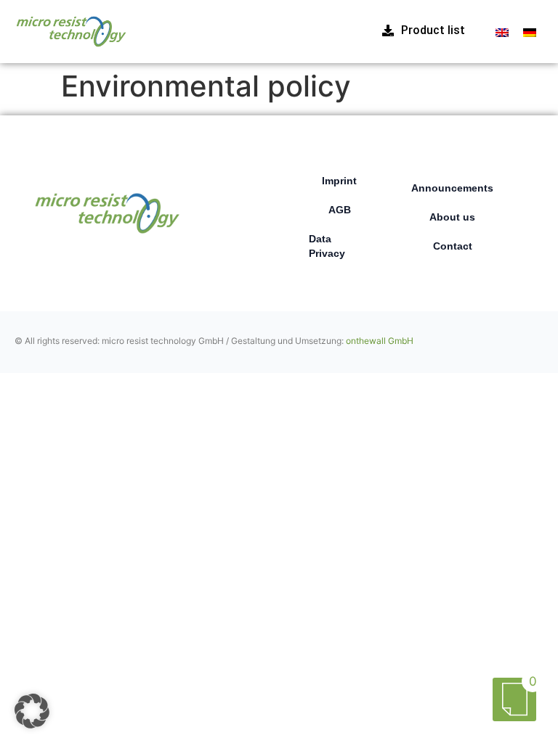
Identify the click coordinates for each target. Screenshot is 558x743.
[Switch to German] (529, 31)
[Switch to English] (502, 31)
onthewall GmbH (379, 340)
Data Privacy (327, 246)
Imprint (339, 180)
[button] (32, 711)
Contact (452, 246)
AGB (339, 209)
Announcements (452, 188)
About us (452, 217)
